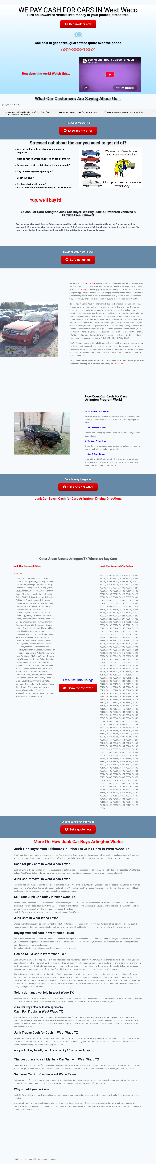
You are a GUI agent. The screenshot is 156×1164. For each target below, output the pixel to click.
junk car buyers (82, 289)
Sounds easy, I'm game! (78, 479)
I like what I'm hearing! (78, 123)
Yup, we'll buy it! (45, 200)
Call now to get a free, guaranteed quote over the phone (78, 43)
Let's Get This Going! (78, 680)
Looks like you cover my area (78, 821)
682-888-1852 (78, 49)
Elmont (19, 573)
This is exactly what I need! (78, 252)
